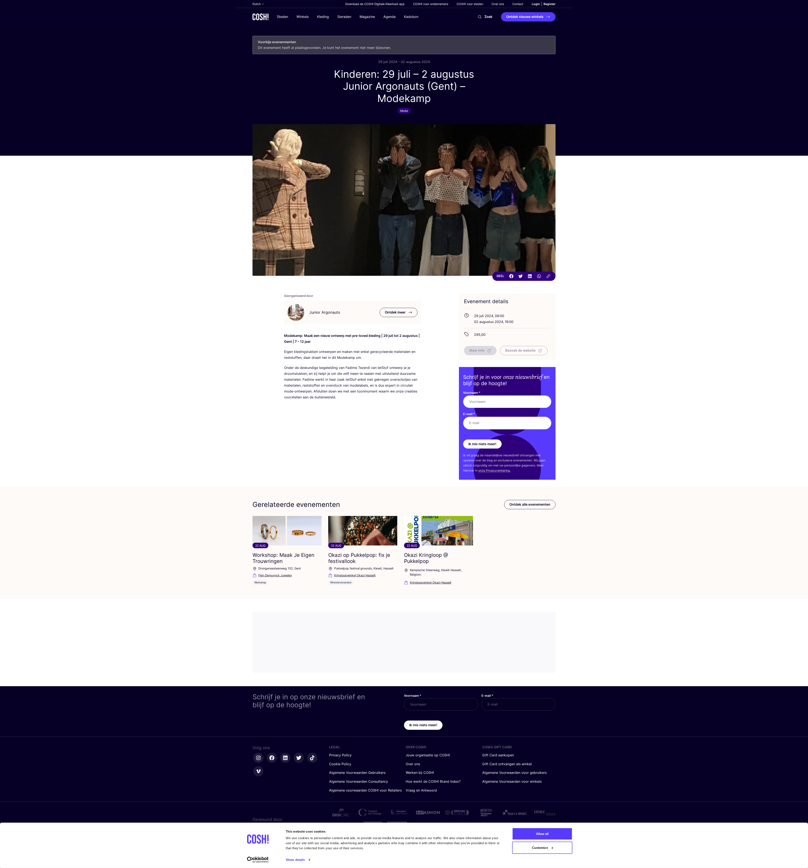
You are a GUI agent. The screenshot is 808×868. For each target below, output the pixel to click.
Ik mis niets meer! (482, 444)
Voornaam (471, 392)
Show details (295, 859)
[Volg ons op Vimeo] (258, 771)
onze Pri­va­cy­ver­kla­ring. (494, 470)
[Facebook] (511, 276)
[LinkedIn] (529, 276)
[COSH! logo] (260, 16)
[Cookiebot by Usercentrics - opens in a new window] (257, 860)
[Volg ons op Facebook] (272, 758)
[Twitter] (520, 276)
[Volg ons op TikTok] (312, 758)
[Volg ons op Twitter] (299, 758)
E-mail (469, 414)
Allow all (542, 834)
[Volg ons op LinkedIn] (285, 758)
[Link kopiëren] (548, 276)
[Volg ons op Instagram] (258, 758)
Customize (540, 847)
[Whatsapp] (539, 276)
